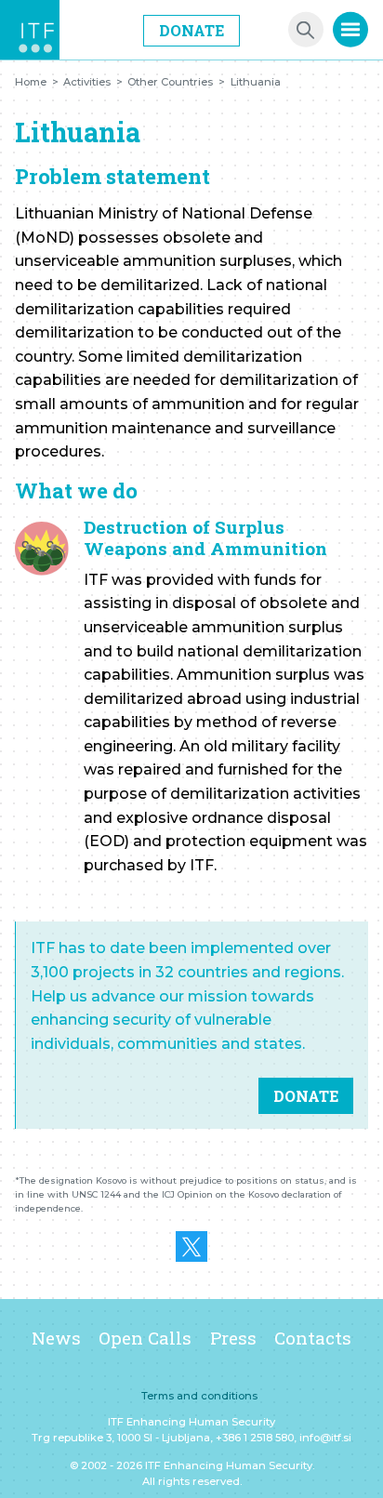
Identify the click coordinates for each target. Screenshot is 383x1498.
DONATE (305, 1096)
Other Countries (170, 81)
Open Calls (145, 1337)
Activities (87, 81)
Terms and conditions (199, 1395)
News (56, 1337)
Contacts (312, 1337)
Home (30, 81)
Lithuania (256, 81)
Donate (191, 30)
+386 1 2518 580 (255, 1437)
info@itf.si (325, 1437)
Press (233, 1337)
